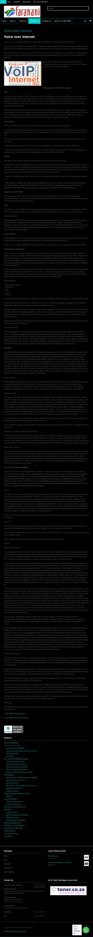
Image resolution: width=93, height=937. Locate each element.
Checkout (17, 2)
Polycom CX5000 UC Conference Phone (19, 772)
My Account (26, 2)
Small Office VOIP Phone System (17, 718)
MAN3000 (9, 796)
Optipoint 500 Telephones (14, 788)
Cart (9, 2)
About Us (23, 21)
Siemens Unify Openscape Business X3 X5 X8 (21, 751)
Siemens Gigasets (21, 467)
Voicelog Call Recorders (14, 804)
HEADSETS (8, 809)
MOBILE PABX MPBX (11, 743)
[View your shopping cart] (90, 20)
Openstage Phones (12, 783)
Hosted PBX (10, 756)
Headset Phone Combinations (16, 820)
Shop (3, 2)
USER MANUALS (10, 831)
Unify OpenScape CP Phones (15, 780)
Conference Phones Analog (15, 761)
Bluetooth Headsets (12, 817)
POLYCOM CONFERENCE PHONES (16, 759)
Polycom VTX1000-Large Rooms (16, 769)
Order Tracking (9, 872)
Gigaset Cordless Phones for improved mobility (21, 777)
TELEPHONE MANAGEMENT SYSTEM (17, 793)
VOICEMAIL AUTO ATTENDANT (14, 825)
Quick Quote (8, 836)
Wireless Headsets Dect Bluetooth (17, 815)
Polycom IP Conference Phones (16, 764)
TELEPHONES (9, 775)
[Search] (86, 8)
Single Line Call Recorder (14, 801)
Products (33, 21)
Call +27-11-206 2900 (40, 2)
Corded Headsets (11, 812)
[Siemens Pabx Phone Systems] (22, 16)
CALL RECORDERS (11, 799)
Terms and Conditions (11, 833)
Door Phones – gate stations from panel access (21, 785)
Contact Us (46, 21)
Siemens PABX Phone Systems (15, 931)
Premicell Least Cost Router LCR (15, 807)
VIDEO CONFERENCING (12, 823)
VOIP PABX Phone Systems (15, 713)
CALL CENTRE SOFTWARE (13, 828)
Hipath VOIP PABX (12, 753)
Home (4, 21)
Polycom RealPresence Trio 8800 (17, 767)
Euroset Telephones (12, 791)
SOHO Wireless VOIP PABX (15, 748)
